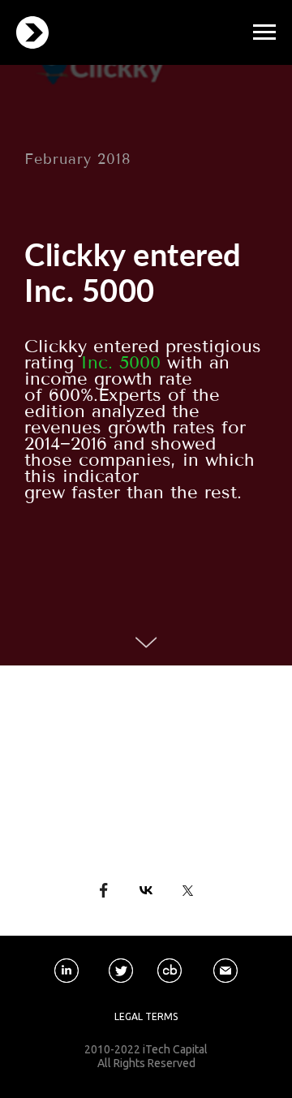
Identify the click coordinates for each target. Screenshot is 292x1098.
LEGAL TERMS (146, 1016)
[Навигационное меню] (264, 32)
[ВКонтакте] (146, 890)
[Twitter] (188, 890)
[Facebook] (104, 890)
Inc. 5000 (120, 362)
